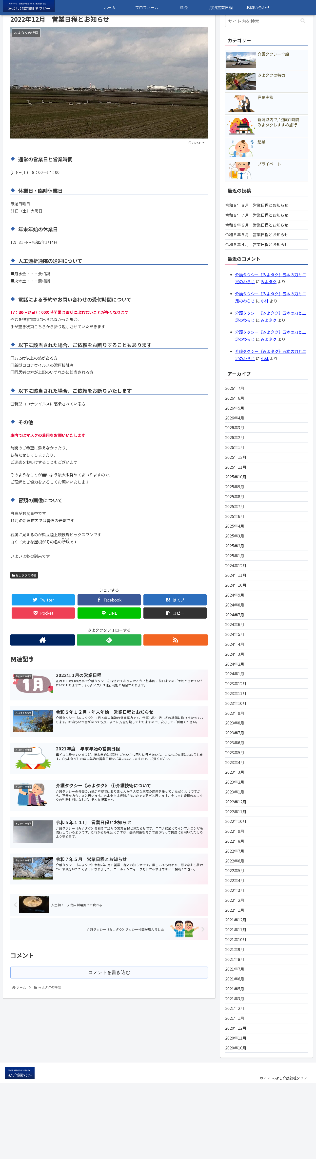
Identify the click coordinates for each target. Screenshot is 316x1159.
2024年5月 (234, 634)
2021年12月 (235, 920)
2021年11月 (235, 929)
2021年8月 (234, 959)
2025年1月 (234, 555)
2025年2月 (234, 546)
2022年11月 (235, 811)
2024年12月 (235, 565)
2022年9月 (234, 831)
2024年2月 (234, 664)
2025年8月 (234, 496)
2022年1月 (234, 910)
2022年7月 (234, 851)
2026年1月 (234, 447)
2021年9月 (234, 949)
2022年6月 (234, 861)
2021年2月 (234, 1008)
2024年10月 (235, 585)
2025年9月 (234, 486)
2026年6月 (234, 398)
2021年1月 (234, 1018)
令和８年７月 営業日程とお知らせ (256, 215)
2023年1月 (234, 792)
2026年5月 (234, 408)
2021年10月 (235, 939)
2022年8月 (234, 841)
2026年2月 (234, 437)
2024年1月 (234, 673)
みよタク (268, 281)
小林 (265, 301)
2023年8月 (234, 723)
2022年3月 (234, 890)
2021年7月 (234, 969)
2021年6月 (234, 979)
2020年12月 (235, 1028)
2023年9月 (234, 713)
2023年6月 (234, 742)
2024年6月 (234, 624)
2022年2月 (234, 900)
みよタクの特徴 (25, 575)
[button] (302, 21)
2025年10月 (235, 477)
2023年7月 (234, 733)
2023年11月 (235, 693)
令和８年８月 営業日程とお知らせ (256, 205)
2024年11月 (235, 575)
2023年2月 (234, 782)
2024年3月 (234, 654)
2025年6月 (234, 516)
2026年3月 (234, 427)
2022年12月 (235, 802)
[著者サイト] (42, 640)
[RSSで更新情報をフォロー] (175, 640)
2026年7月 (234, 388)
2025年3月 (234, 536)
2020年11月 (235, 1038)
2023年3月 (234, 772)
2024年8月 (234, 605)
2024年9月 (234, 595)
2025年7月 (234, 506)
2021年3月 (234, 998)
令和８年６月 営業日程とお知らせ (256, 225)
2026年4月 (234, 418)
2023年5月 (234, 752)
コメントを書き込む (109, 972)
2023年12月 (235, 683)
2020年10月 (235, 1048)
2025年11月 (235, 467)
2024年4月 (234, 644)
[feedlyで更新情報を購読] (109, 640)
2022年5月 (234, 870)
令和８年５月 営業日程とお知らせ (256, 234)
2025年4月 (234, 526)
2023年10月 (235, 703)
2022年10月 (235, 821)
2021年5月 (234, 989)
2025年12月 (235, 457)
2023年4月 (234, 762)
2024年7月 (234, 615)
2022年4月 (234, 880)
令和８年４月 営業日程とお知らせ (256, 244)
